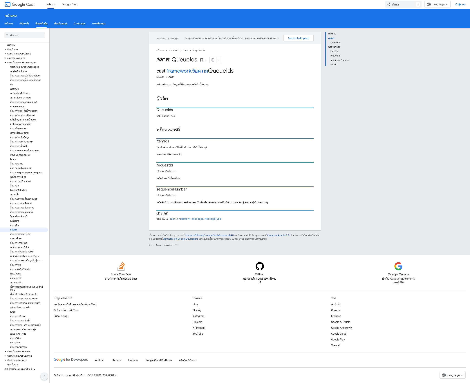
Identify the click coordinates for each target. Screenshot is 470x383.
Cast (30, 4)
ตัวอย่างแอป (60, 23)
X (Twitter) (199, 327)
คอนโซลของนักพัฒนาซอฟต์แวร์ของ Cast (75, 304)
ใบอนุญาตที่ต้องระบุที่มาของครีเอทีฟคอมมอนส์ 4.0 (209, 235)
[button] (24, 49)
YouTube (198, 333)
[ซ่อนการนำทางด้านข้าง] (44, 376)
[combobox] (403, 4)
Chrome (336, 310)
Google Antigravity (341, 327)
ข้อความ (200, 71)
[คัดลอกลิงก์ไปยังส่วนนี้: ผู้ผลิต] (171, 98)
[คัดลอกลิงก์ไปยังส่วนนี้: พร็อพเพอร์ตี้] (183, 130)
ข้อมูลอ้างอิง (41, 23)
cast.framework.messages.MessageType (195, 218)
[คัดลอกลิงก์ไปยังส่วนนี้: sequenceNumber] (190, 189)
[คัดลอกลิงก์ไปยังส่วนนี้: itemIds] (172, 141)
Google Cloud (338, 333)
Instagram (199, 316)
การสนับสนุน (98, 23)
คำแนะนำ (24, 23)
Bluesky (197, 310)
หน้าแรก (51, 4)
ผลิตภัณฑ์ (173, 50)
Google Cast (70, 4)
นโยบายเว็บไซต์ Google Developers (180, 238)
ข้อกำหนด (59, 375)
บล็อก (195, 304)
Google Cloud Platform (159, 360)
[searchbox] (24, 35)
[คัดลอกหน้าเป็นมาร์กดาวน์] (213, 60)
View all (335, 345)
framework (178, 71)
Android (335, 304)
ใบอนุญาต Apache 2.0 (278, 235)
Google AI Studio (340, 321)
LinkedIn (197, 321)
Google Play (338, 339)
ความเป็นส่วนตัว (75, 375)
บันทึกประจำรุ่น (61, 316)
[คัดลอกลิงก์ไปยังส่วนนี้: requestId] (176, 165)
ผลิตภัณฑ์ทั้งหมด (187, 360)
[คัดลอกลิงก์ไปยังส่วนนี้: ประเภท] (172, 213)
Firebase (336, 316)
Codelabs (79, 23)
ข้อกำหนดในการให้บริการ (66, 310)
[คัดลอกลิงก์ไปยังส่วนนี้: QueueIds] (176, 110)
